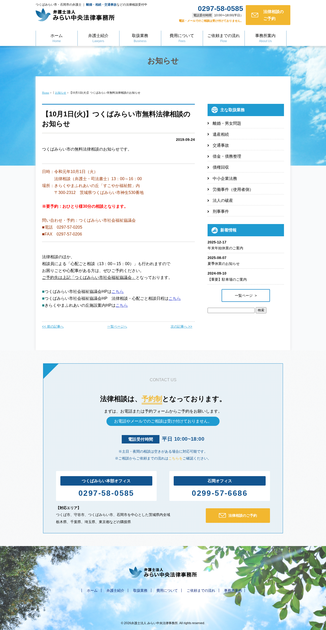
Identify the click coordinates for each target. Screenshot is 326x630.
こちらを (175, 458)
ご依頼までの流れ (223, 38)
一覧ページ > (246, 295)
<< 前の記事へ (53, 326)
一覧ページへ (117, 326)
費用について (182, 38)
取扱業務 (140, 38)
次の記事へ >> (181, 326)
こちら (118, 291)
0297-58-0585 (106, 493)
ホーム (56, 38)
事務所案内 (265, 38)
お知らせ (163, 60)
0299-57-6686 (220, 493)
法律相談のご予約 (273, 15)
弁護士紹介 (98, 38)
